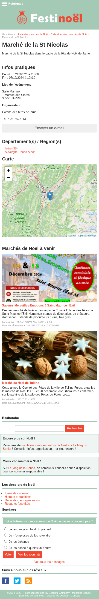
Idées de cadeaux (17, 493)
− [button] (8, 177)
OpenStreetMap (87, 235)
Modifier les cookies (58, 595)
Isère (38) (11, 148)
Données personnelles (31, 595)
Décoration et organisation (22, 500)
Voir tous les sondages (49, 562)
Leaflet (72, 235)
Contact (75, 595)
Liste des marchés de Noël (33, 34)
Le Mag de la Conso (21, 468)
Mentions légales (81, 592)
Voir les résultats (29, 554)
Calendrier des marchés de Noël (69, 34)
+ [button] (8, 170)
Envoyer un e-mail (49, 128)
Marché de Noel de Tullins (20, 383)
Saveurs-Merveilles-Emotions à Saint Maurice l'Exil (38, 305)
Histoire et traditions (18, 497)
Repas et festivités (17, 503)
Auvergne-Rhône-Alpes (20, 152)
